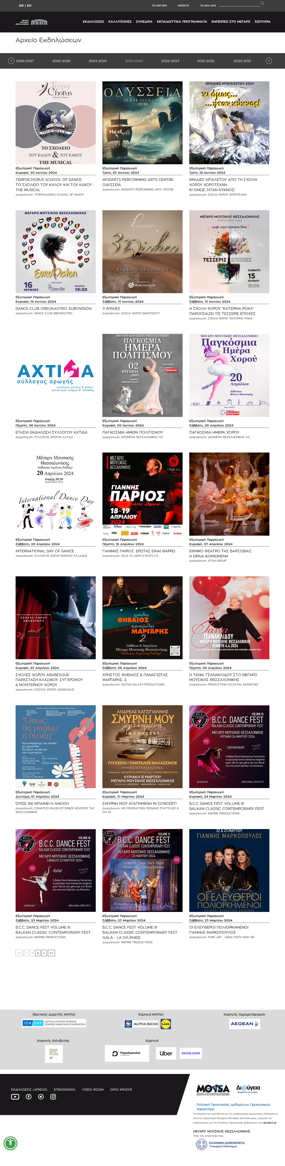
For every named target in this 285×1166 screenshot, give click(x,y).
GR (21, 5)
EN (29, 5)
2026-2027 (25, 60)
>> (51, 953)
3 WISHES (111, 309)
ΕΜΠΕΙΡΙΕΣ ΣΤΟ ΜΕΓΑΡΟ (231, 21)
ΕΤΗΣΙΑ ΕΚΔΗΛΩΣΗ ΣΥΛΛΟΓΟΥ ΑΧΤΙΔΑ (52, 432)
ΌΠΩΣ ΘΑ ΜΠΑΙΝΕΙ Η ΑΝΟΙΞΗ (42, 803)
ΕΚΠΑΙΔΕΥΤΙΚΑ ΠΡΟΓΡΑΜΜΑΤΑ (182, 21)
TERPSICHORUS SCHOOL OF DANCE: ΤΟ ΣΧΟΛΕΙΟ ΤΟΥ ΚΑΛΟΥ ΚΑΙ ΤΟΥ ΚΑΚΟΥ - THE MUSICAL (55, 185)
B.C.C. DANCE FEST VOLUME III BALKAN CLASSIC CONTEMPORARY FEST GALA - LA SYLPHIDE (139, 933)
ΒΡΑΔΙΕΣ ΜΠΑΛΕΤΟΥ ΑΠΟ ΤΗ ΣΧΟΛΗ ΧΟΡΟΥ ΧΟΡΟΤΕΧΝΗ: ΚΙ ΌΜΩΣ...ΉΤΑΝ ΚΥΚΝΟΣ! (223, 185)
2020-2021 (242, 60)
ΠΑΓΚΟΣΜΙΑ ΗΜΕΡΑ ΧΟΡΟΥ (214, 432)
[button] (10, 1143)
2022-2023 (170, 60)
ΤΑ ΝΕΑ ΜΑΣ (208, 5)
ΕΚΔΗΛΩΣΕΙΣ (93, 21)
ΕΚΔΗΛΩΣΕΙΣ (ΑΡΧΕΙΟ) (29, 1089)
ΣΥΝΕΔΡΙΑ (144, 21)
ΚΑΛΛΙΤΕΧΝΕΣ (120, 21)
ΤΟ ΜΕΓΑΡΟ (159, 5)
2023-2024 (134, 60)
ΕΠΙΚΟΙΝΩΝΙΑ (64, 1089)
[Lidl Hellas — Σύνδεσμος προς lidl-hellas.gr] (159, 1022)
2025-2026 (61, 60)
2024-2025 (98, 60)
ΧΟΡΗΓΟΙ (183, 5)
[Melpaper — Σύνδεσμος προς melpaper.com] (179, 1022)
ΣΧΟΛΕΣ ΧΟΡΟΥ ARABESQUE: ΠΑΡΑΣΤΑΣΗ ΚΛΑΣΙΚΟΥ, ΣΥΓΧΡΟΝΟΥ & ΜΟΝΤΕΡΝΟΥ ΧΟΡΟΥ (49, 680)
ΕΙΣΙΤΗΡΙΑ (263, 21)
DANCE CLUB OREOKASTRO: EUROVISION (54, 309)
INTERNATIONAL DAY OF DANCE (45, 551)
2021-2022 (205, 60)
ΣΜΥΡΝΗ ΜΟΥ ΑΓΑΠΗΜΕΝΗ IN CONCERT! (139, 803)
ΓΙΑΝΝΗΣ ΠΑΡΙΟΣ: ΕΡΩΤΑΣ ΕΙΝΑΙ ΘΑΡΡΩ (138, 551)
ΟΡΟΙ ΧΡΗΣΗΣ (121, 1089)
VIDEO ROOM (93, 1089)
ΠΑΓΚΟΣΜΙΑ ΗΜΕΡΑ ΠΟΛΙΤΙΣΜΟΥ (132, 432)
